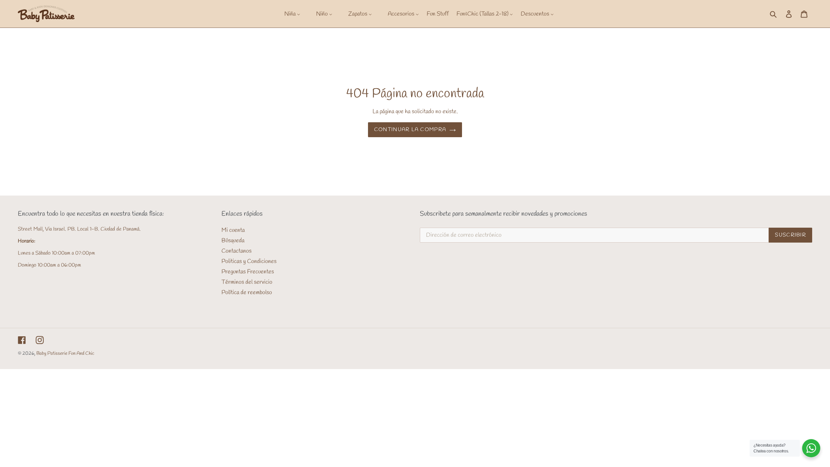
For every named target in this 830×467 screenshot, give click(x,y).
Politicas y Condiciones (249, 261)
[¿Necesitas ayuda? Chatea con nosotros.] (811, 448)
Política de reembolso (246, 292)
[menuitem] (288, 13)
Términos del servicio (246, 282)
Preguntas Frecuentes (247, 272)
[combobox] (780, 13)
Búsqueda (232, 241)
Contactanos (236, 251)
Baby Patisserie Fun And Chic (65, 353)
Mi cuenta (233, 230)
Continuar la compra (410, 129)
